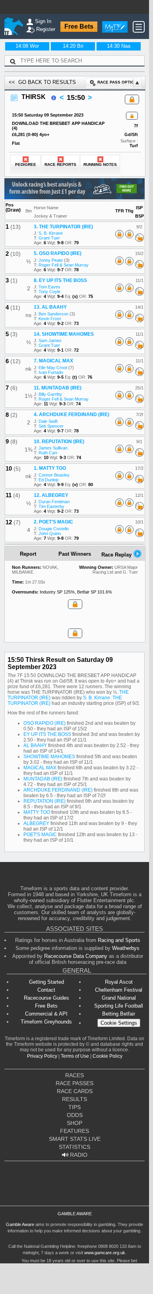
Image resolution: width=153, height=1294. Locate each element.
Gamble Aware (20, 1224)
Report (28, 554)
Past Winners (74, 554)
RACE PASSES (74, 1083)
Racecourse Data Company (75, 956)
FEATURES (74, 1131)
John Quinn (50, 533)
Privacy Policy (42, 1056)
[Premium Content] (132, 116)
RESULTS (74, 1099)
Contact (46, 990)
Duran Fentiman (54, 501)
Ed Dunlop (48, 479)
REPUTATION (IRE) (44, 801)
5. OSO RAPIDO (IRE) (57, 253)
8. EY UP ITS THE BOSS (60, 280)
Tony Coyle (49, 291)
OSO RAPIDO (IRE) (44, 723)
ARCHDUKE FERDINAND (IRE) (58, 790)
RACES (74, 1075)
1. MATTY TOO (50, 468)
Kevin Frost (50, 318)
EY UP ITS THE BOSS (47, 734)
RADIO (77, 1155)
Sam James (50, 340)
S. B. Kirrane (51, 233)
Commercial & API (46, 1014)
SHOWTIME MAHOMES (49, 756)
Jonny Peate (51, 260)
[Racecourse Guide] (53, 97)
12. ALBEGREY (51, 495)
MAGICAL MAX (39, 768)
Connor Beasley (54, 475)
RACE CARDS (75, 1091)
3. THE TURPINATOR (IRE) (63, 227)
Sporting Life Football (118, 1006)
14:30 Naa (118, 46)
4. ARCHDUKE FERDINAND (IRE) (71, 414)
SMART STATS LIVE (75, 1139)
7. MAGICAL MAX (53, 361)
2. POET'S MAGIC (53, 522)
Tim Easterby (51, 506)
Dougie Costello (54, 528)
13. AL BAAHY (50, 307)
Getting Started (46, 982)
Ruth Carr (48, 452)
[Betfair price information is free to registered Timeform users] (139, 238)
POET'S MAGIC (40, 834)
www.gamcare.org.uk (104, 1252)
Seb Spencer (51, 426)
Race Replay (117, 555)
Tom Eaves (49, 286)
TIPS (74, 1107)
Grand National (119, 998)
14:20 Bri (73, 46)
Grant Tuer (49, 237)
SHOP (74, 1123)
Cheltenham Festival (118, 990)
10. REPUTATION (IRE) (59, 441)
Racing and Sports (119, 940)
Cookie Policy (107, 1056)
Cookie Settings (119, 1023)
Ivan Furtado (51, 372)
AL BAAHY (35, 745)
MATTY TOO (36, 812)
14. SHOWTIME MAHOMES (64, 334)
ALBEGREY (36, 823)
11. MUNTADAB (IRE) (57, 388)
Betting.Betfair (118, 1014)
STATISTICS (74, 1147)
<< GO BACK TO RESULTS (42, 82)
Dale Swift (48, 421)
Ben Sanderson (53, 313)
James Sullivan (53, 448)
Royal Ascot (119, 982)
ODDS (75, 1115)
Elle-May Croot (53, 367)
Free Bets (78, 26)
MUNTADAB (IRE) (42, 779)
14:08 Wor (27, 46)
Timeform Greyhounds (46, 1022)
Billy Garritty (50, 394)
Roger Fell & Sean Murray (64, 265)
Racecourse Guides (46, 998)
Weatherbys (125, 948)
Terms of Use (75, 1056)
